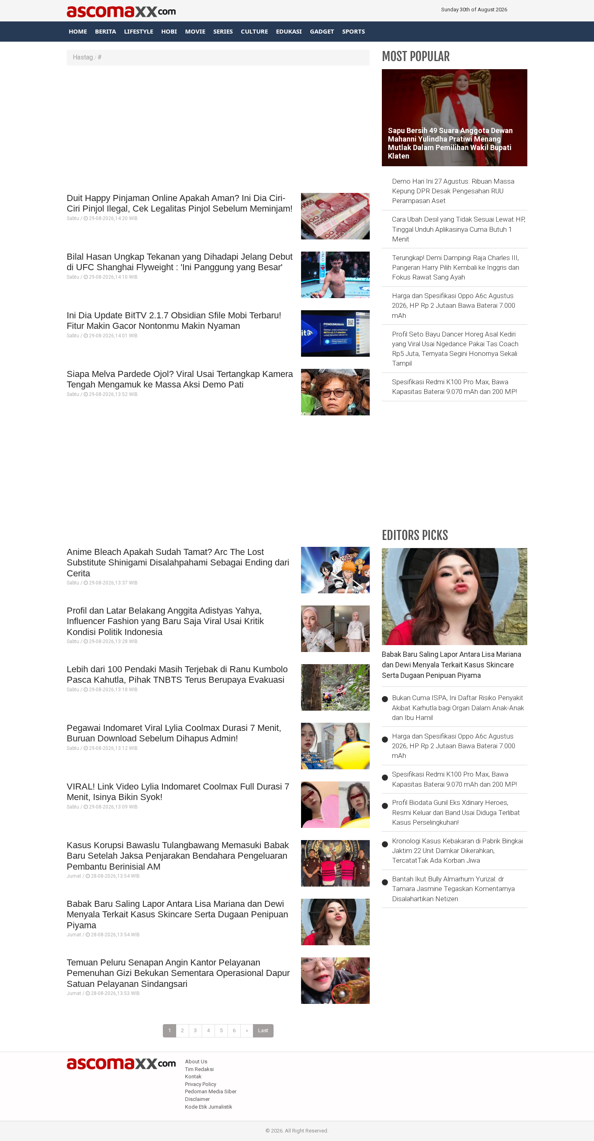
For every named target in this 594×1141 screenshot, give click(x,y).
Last (263, 1030)
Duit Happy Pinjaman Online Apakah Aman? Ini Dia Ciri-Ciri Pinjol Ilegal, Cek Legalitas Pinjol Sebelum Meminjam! (180, 203)
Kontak (193, 1076)
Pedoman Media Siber (210, 1091)
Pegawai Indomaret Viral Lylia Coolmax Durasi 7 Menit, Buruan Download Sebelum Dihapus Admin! (174, 733)
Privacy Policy (200, 1084)
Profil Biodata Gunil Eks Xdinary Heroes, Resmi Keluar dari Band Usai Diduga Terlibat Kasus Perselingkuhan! (456, 812)
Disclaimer (197, 1099)
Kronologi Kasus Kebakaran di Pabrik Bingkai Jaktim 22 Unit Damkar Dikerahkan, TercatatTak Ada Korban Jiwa (457, 851)
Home (78, 31)
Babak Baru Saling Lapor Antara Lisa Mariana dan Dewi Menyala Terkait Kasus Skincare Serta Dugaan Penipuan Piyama (177, 914)
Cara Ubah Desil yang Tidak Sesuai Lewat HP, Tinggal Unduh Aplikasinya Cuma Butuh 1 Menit (458, 229)
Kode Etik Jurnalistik (208, 1107)
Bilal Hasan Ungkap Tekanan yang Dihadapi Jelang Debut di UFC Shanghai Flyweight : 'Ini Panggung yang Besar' (180, 262)
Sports (353, 31)
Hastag (83, 57)
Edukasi (289, 31)
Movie (195, 31)
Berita (105, 31)
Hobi (169, 31)
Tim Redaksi (199, 1069)
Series (223, 31)
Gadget (322, 31)
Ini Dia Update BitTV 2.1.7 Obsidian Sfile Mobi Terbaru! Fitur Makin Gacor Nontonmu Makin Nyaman (174, 320)
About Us (196, 1061)
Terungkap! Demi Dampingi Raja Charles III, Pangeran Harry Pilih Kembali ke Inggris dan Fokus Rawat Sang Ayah (455, 268)
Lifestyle (138, 31)
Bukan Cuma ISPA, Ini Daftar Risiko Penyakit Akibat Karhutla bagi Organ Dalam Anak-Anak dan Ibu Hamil (458, 708)
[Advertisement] (218, 130)
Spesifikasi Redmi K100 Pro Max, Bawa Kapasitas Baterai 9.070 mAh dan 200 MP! (454, 387)
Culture (254, 31)
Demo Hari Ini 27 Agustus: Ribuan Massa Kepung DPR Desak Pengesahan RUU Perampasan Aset (453, 191)
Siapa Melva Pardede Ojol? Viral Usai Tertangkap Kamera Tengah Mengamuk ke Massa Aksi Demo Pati (180, 379)
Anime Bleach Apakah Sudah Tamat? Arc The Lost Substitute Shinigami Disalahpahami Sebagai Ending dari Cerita (178, 562)
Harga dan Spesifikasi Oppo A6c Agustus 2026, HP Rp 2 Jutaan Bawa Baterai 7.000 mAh (453, 306)
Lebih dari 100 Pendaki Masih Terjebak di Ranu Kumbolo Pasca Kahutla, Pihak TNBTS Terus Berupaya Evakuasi (177, 674)
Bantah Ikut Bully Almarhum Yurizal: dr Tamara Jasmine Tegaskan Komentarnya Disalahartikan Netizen (453, 889)
